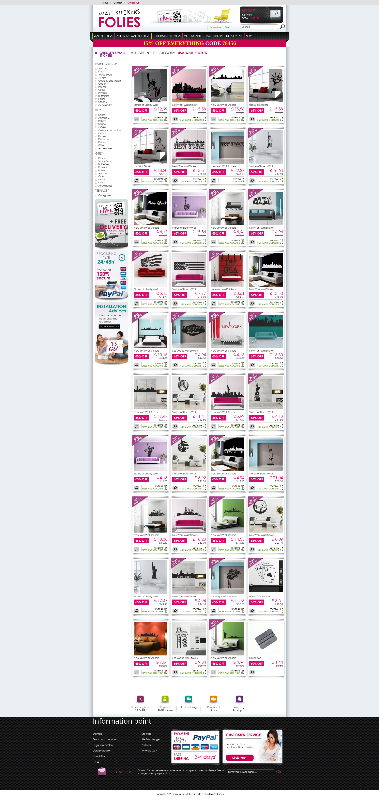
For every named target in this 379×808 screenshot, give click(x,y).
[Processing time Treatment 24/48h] (111, 258)
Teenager (102, 190)
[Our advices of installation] (112, 365)
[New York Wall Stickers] (179, 76)
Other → (103, 101)
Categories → (106, 195)
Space (102, 124)
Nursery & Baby (106, 63)
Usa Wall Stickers (258, 105)
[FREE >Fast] (195, 758)
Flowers (102, 167)
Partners (146, 745)
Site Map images (151, 739)
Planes (102, 142)
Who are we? (149, 750)
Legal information (103, 745)
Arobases (218, 794)
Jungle (102, 77)
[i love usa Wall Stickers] (217, 261)
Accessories (105, 105)
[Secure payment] (111, 283)
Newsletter (99, 756)
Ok (278, 772)
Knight (101, 71)
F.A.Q (96, 762)
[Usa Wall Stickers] (256, 76)
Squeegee (255, 658)
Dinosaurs (103, 139)
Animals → (104, 68)
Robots (102, 121)
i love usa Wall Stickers (223, 289)
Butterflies (103, 95)
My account (134, 2)
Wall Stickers (103, 36)
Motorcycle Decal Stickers (203, 36)
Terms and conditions (105, 739)
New (227, 27)
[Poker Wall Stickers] (256, 568)
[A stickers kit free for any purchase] (186, 22)
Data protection (102, 750)
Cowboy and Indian (109, 80)
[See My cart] (272, 20)
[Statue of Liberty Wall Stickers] (150, 101)
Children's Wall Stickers (132, 36)
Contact (118, 2)
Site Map (146, 733)
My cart (249, 11)
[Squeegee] (266, 654)
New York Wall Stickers (185, 105)
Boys (98, 109)
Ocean (102, 83)
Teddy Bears (105, 74)
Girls (99, 153)
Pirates (102, 86)
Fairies (101, 98)
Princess (102, 92)
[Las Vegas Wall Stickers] (179, 322)
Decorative (234, 36)
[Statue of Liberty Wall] (140, 76)
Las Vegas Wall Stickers (185, 350)
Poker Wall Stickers (259, 596)
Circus (101, 89)
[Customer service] (251, 764)
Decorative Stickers (166, 36)
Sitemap (97, 733)
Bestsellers (215, 27)
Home (105, 2)
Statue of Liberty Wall (146, 105)
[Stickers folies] (119, 26)
